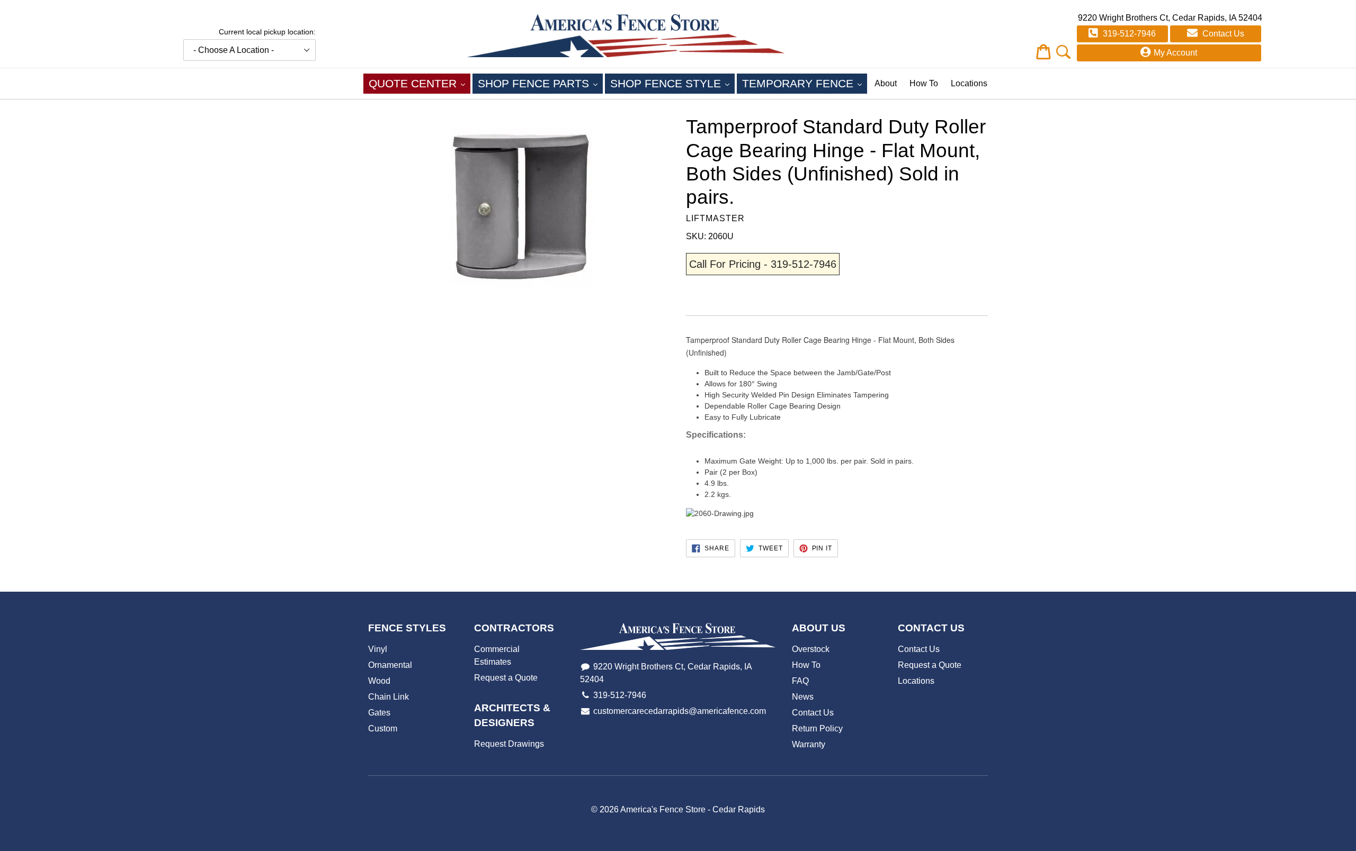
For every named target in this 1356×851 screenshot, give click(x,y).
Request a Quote (506, 677)
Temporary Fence (804, 83)
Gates (379, 712)
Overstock (810, 649)
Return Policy (817, 728)
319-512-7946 (1128, 33)
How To (923, 83)
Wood (379, 680)
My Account (1175, 52)
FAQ (800, 680)
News (803, 696)
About (886, 83)
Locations (969, 83)
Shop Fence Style (672, 83)
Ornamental (390, 664)
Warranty (808, 744)
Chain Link (388, 696)
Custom (382, 728)
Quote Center (419, 83)
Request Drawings (509, 743)
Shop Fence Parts (540, 83)
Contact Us (1222, 33)
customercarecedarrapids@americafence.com (679, 711)
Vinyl (377, 649)
